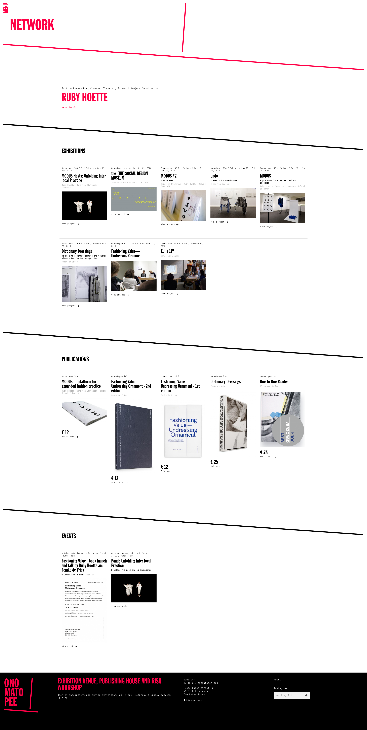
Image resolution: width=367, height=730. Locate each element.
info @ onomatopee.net (203, 683)
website (67, 107)
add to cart (68, 437)
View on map (194, 701)
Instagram (280, 688)
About (277, 680)
